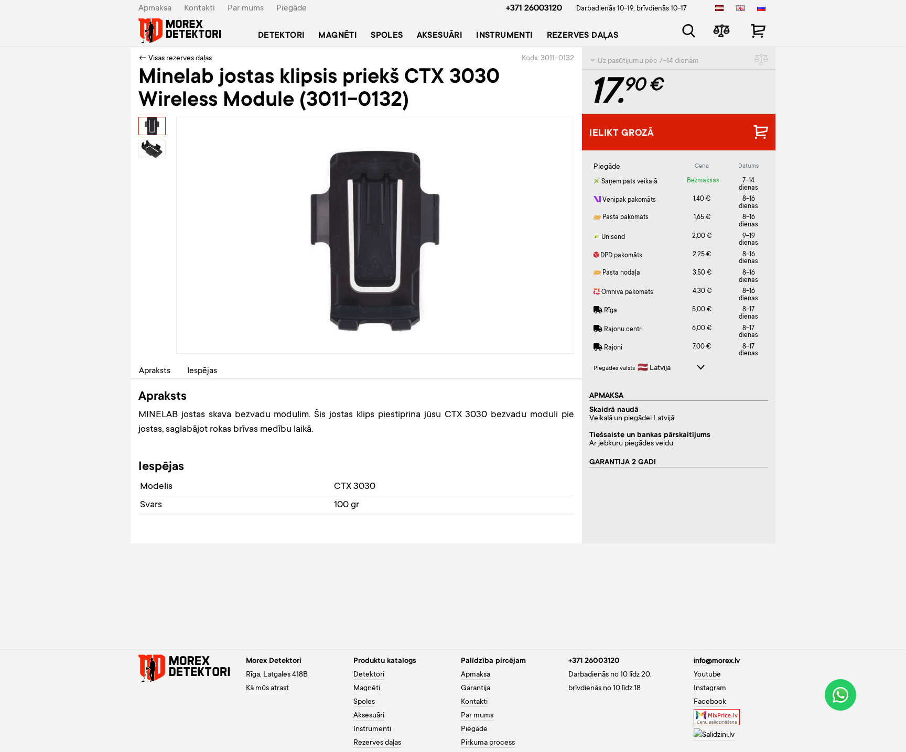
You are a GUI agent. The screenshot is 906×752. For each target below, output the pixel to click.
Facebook (710, 702)
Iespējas (202, 371)
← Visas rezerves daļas (175, 59)
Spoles (387, 35)
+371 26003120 (534, 8)
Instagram (710, 688)
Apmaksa (154, 8)
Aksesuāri (440, 35)
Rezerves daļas (583, 35)
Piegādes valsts (614, 368)
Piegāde (291, 8)
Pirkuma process (488, 743)
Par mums (246, 8)
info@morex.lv (717, 661)
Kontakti (199, 8)
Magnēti (337, 35)
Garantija (475, 688)
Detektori (281, 35)
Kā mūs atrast (267, 688)
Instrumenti (504, 35)
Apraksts (154, 371)
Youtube (707, 675)
